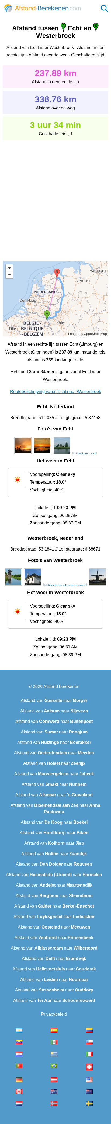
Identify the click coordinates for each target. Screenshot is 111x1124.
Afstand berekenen (61, 686)
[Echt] (23, 454)
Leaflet (73, 333)
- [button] (9, 274)
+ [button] (9, 267)
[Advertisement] (55, 196)
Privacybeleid (54, 1014)
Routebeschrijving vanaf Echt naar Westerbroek (55, 391)
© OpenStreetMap (94, 333)
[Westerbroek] (13, 585)
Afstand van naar (54, 700)
